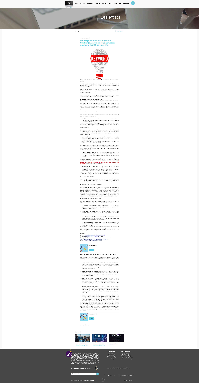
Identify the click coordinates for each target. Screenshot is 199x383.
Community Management (111, 358)
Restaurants (73, 357)
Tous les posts (77, 31)
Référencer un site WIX (126, 356)
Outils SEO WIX (113, 344)
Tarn (79, 354)
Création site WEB (111, 354)
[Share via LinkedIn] (85, 324)
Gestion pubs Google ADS (111, 357)
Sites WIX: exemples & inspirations (126, 357)
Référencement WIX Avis (126, 355)
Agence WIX (87, 353)
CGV (131, 380)
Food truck (79, 357)
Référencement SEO (111, 356)
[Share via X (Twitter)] (83, 324)
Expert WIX (78, 362)
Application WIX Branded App (126, 358)
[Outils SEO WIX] (116, 338)
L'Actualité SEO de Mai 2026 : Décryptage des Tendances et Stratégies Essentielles (99, 344)
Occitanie (83, 354)
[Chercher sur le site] (97, 374)
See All (122, 331)
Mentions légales (127, 380)
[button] (112, 31)
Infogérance (111, 353)
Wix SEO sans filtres (126, 354)
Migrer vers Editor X (126, 353)
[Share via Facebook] (80, 324)
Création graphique (111, 355)
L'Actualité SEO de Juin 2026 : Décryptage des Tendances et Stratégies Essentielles (82, 344)
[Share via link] (88, 324)
